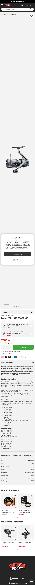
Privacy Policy (10, 248)
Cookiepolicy (24, 248)
